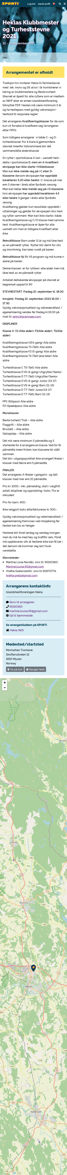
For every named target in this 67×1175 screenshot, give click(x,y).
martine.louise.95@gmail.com (28, 611)
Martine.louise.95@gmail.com (25, 566)
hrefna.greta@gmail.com (21, 575)
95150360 (16, 606)
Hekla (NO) (17, 630)
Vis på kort (15, 669)
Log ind (31, 3)
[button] (54, 3)
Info (5, 57)
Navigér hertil (36, 669)
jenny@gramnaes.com (27, 316)
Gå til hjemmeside (21, 615)
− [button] (5, 688)
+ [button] (5, 682)
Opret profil (44, 3)
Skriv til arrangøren (21, 602)
